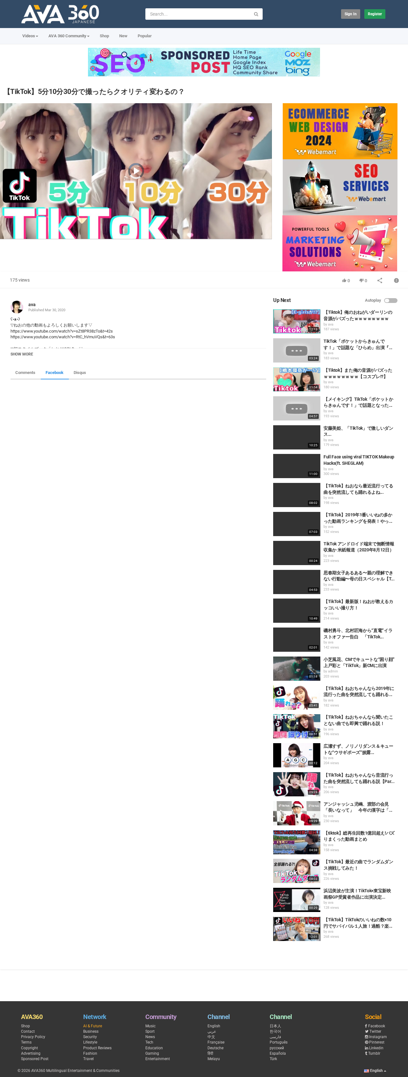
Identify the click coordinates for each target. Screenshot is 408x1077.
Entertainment (157, 1059)
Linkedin (376, 1048)
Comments (25, 372)
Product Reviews (97, 1048)
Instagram (378, 1037)
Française (216, 1042)
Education (154, 1048)
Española (278, 1053)
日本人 (275, 1026)
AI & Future (92, 1026)
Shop (104, 35)
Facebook (54, 372)
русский (277, 1048)
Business (90, 1031)
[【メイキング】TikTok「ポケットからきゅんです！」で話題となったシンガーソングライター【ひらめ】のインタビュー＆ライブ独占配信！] (296, 408)
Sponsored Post (34, 1059)
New (123, 35)
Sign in (351, 14)
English (214, 1026)
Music (150, 1026)
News (150, 1037)
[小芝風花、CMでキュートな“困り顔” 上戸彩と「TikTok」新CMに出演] (296, 669)
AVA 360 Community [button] (67, 35)
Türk (273, 1059)
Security (90, 1037)
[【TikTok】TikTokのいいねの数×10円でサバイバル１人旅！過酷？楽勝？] (296, 929)
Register (375, 14)
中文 (211, 1037)
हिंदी (210, 1053)
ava (32, 304)
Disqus (80, 372)
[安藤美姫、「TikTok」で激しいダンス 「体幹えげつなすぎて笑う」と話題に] (296, 437)
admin (333, 671)
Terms (26, 1042)
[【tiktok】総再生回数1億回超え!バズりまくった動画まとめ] (296, 842)
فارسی (275, 1037)
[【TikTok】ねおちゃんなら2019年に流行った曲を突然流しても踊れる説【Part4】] (296, 698)
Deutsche (215, 1048)
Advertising (30, 1053)
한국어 (275, 1031)
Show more (22, 354)
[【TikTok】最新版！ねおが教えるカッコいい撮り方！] (296, 611)
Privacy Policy (33, 1037)
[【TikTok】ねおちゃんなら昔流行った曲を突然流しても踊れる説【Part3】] (296, 784)
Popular (145, 35)
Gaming (152, 1053)
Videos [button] (28, 35)
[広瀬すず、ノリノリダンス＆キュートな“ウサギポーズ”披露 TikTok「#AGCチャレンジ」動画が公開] (296, 755)
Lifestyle (90, 1042)
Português (279, 1042)
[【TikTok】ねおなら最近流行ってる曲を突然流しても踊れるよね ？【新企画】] (296, 495)
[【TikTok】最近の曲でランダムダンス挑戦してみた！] (296, 871)
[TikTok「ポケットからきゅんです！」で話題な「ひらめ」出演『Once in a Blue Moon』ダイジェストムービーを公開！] (296, 350)
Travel (88, 1059)
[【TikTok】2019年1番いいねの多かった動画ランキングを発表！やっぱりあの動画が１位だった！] (296, 524)
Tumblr (374, 1053)
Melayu (214, 1059)
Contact (28, 1031)
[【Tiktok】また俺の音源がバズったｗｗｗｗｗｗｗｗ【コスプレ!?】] (296, 379)
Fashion (90, 1053)
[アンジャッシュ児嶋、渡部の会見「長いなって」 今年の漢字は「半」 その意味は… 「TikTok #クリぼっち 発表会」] (296, 813)
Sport (150, 1031)
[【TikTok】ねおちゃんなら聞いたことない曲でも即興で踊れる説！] (296, 726)
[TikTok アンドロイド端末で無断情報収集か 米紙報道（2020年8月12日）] (296, 553)
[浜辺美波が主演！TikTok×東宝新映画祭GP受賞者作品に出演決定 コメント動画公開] (296, 900)
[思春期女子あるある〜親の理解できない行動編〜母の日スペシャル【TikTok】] (296, 582)
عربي (212, 1031)
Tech (149, 1042)
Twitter (375, 1031)
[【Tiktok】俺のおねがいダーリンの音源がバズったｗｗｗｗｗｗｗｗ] (296, 321)
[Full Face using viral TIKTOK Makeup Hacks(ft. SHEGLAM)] (296, 466)
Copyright (29, 1048)
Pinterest (376, 1042)
